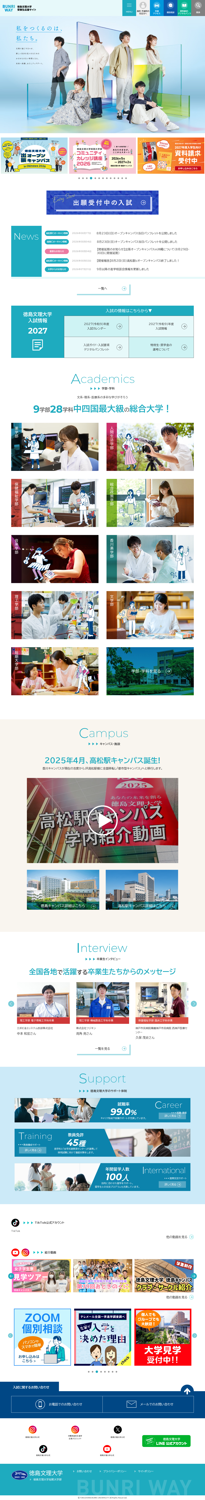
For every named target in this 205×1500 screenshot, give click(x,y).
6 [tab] (99, 178)
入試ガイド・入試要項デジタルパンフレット (96, 347)
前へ (11, 1004)
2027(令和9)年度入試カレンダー (96, 326)
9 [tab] (110, 178)
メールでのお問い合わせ (156, 1404)
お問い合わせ (84, 1471)
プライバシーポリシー (115, 1471)
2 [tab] (83, 178)
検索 (198, 12)
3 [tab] (87, 178)
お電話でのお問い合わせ (65, 1404)
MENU (129, 12)
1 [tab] (79, 178)
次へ (194, 1004)
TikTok (15, 1231)
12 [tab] (122, 178)
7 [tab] (103, 178)
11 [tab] (118, 178)
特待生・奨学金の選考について (161, 347)
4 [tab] (90, 178)
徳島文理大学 (46, 1473)
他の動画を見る (176, 1236)
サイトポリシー (146, 1471)
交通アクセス (156, 12)
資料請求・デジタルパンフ (184, 12)
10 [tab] (114, 178)
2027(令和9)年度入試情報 (161, 326)
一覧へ (102, 288)
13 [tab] (126, 178)
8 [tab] (107, 178)
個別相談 (170, 12)
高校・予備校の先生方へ (143, 12)
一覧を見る (102, 1048)
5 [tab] (95, 178)
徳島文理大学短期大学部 (47, 1479)
